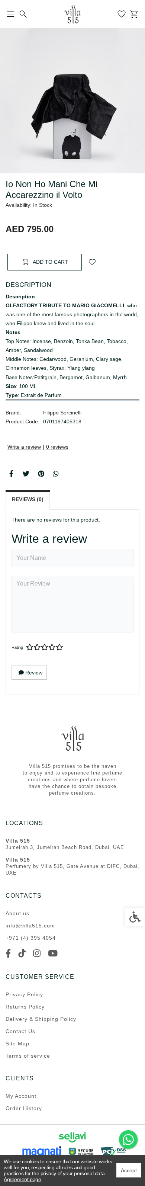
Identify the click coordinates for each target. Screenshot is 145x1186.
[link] (128, 1139)
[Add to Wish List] (92, 262)
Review (33, 673)
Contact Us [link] (20, 1031)
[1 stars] (29, 647)
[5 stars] (59, 647)
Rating (17, 647)
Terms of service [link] (28, 1056)
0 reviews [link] (57, 447)
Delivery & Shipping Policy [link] (41, 1019)
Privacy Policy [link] (24, 994)
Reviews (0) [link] (28, 499)
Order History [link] (24, 1108)
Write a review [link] (24, 447)
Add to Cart (50, 262)
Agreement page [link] (22, 1179)
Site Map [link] (17, 1043)
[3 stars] (44, 647)
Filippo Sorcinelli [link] (62, 413)
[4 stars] (52, 647)
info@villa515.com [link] (30, 926)
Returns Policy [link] (25, 1007)
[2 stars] (37, 647)
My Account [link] (21, 1096)
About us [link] (17, 913)
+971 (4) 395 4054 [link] (31, 938)
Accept (129, 1170)
